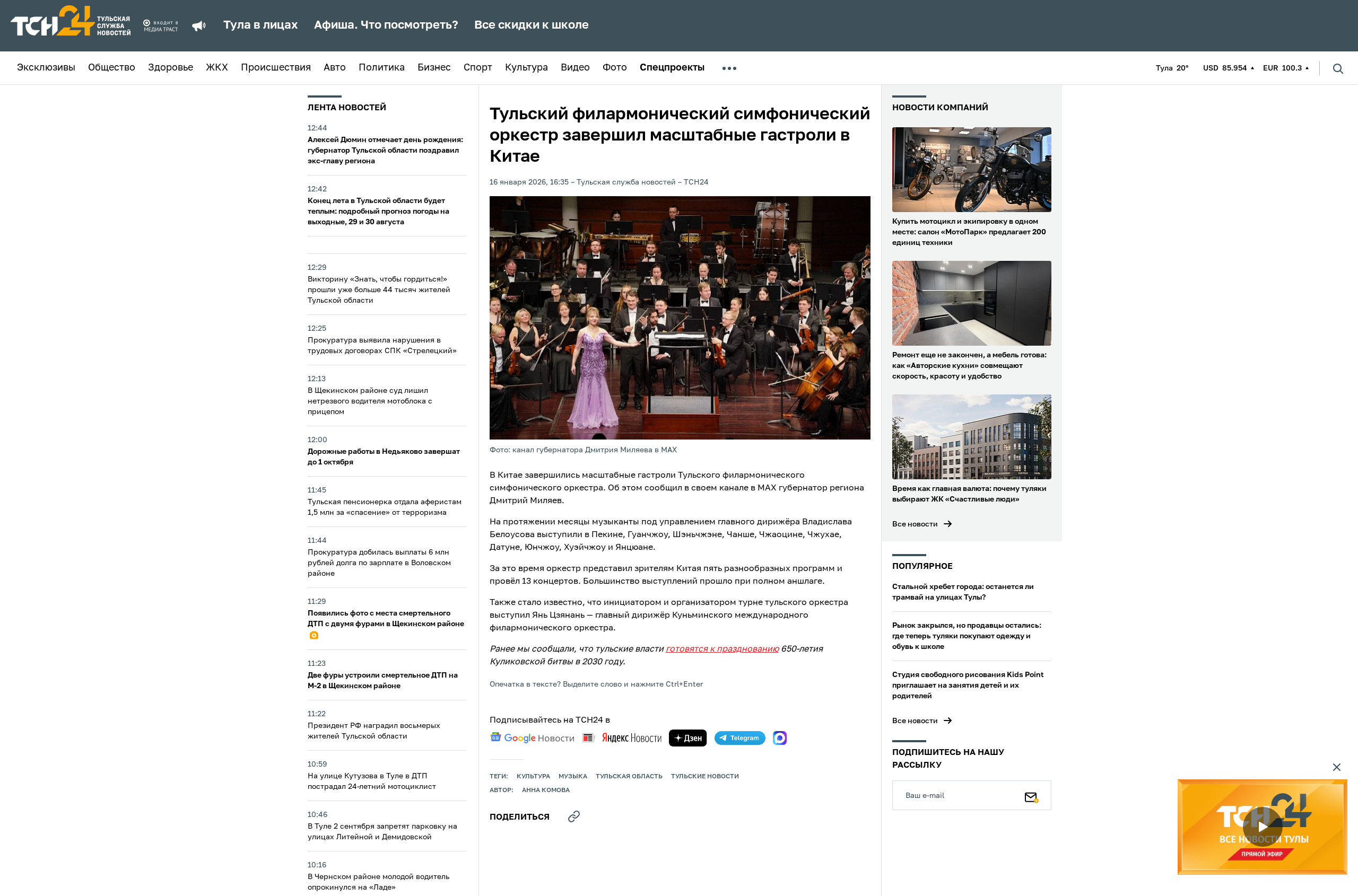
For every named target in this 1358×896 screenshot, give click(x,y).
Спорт (478, 68)
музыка (573, 777)
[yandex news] (621, 737)
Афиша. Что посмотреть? (386, 25)
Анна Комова (546, 790)
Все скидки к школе (531, 25)
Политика (382, 68)
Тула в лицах (260, 25)
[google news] (532, 738)
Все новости (915, 524)
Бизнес (434, 68)
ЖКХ (217, 68)
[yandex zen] (688, 738)
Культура (526, 68)
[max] (780, 738)
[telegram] (740, 738)
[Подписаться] (1032, 795)
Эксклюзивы (46, 68)
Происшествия (276, 68)
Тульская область (629, 777)
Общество (111, 68)
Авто (335, 68)
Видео (575, 68)
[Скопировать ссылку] (574, 816)
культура (533, 777)
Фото (615, 68)
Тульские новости (705, 777)
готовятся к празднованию (722, 649)
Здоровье (170, 68)
